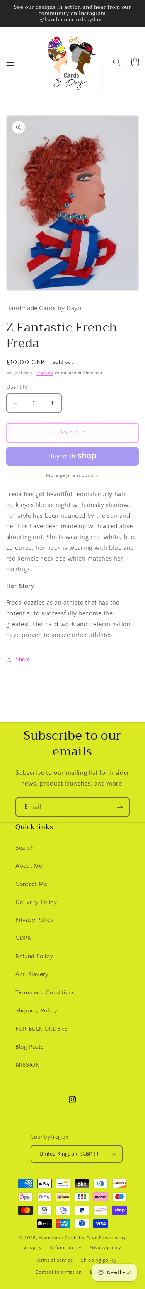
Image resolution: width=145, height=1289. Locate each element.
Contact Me (31, 884)
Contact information (58, 1272)
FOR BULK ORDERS (41, 1029)
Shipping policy (99, 1260)
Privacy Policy (34, 920)
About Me (29, 866)
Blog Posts (29, 1047)
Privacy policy (105, 1247)
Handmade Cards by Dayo (68, 1237)
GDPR (23, 938)
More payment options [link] (72, 475)
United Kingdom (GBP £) (68, 1154)
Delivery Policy (36, 902)
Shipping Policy (36, 1011)
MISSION (27, 1065)
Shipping (44, 373)
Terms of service (54, 1260)
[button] (10, 62)
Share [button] (23, 659)
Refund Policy (34, 956)
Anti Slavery (32, 974)
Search (24, 848)
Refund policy (65, 1247)
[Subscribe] (120, 807)
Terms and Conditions (45, 993)
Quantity (16, 387)
